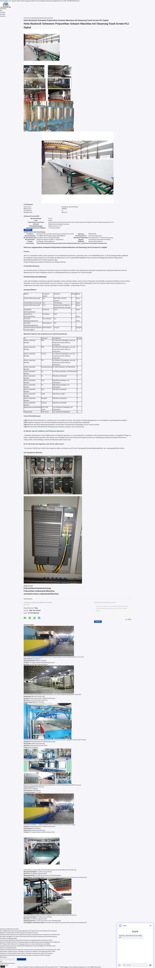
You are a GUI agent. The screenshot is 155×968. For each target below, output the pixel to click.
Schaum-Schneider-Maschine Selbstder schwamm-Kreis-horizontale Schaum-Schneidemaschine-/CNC (30, 949)
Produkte (2, 12)
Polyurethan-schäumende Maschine (39, 591)
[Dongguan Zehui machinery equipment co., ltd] (6, 4)
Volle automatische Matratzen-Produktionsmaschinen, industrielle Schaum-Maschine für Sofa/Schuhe (30, 934)
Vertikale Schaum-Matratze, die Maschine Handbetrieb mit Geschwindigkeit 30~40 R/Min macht (28, 946)
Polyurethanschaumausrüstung (37, 588)
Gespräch (3, 16)
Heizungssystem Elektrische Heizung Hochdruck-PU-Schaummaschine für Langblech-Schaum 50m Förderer (55, 739)
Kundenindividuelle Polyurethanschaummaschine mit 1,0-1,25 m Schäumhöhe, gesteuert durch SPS (52, 694)
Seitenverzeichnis (9, 963)
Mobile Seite (4, 965)
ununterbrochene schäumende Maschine (41, 594)
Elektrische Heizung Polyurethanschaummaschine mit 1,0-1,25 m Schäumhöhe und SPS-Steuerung (52, 785)
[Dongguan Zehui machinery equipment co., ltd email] (25, 618)
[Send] (150, 965)
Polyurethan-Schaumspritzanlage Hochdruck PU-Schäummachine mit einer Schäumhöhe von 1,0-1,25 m (54, 657)
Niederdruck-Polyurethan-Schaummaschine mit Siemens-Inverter (19, 932)
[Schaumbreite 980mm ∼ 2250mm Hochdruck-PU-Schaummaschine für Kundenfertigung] (49, 808)
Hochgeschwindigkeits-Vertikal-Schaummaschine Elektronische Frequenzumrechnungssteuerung (28, 936)
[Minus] (150, 926)
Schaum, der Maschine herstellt (9, 929)
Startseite (3, 8)
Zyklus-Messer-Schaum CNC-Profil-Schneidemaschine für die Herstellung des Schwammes (50, 870)
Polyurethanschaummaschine (44, 18)
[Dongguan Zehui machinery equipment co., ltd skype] (39, 618)
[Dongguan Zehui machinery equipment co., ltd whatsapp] (30, 618)
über (1, 10)
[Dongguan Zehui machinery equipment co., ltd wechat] (34, 618)
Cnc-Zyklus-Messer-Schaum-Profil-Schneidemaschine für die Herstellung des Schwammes (50, 915)
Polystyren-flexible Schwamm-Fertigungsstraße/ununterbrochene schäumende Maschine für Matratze (30, 942)
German (77, 1)
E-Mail (1, 963)
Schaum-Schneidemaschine (8, 947)
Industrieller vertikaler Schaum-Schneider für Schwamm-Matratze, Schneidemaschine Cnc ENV (27, 951)
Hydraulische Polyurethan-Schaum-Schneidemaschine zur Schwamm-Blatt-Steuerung (25, 955)
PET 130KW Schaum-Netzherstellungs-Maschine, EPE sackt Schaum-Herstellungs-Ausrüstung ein (28, 931)
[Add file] (119, 965)
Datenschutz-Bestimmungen (8, 967)
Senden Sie (21, 959)
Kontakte (2, 14)
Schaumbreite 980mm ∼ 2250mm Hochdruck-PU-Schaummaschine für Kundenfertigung (49, 824)
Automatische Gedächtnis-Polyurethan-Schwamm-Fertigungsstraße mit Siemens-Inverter (26, 940)
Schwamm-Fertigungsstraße (8, 938)
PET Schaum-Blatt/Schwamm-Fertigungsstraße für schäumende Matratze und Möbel (25, 944)
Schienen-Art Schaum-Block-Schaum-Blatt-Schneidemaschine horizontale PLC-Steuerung (26, 953)
